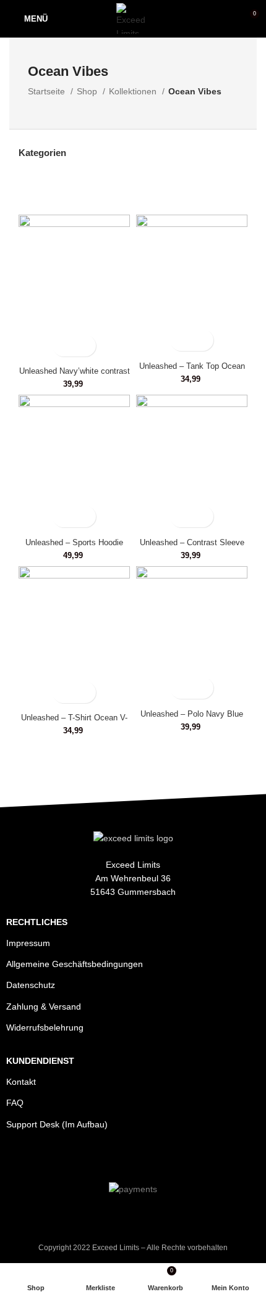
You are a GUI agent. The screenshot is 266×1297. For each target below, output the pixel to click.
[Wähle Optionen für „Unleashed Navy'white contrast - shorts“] (63, 345)
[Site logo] (133, 18)
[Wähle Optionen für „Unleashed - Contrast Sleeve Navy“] (181, 516)
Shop (88, 91)
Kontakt (21, 1082)
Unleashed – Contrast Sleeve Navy (192, 547)
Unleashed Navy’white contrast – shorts (74, 376)
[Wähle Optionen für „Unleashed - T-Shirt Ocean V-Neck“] (63, 692)
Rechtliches (36, 922)
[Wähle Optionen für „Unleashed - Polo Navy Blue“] (181, 688)
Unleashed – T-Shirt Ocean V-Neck (74, 722)
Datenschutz (30, 985)
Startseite (47, 91)
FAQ (15, 1103)
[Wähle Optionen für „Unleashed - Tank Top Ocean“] (181, 340)
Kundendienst (40, 1061)
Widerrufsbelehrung (45, 1027)
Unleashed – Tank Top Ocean (192, 366)
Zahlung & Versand (43, 1006)
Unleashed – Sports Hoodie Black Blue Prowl (74, 547)
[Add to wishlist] (85, 345)
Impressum (28, 943)
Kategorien (42, 152)
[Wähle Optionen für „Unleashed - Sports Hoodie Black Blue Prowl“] (63, 516)
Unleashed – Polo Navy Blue (191, 714)
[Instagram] (133, 1158)
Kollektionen (134, 91)
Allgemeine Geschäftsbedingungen (74, 964)
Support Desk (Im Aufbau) (57, 1124)
